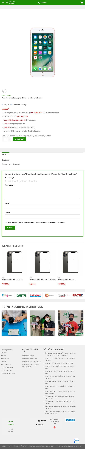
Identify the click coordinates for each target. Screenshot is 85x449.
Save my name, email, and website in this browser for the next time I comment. (36, 223)
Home (3, 95)
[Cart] (81, 2)
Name (7, 203)
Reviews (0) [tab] (5, 154)
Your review (9, 185)
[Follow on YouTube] (12, 432)
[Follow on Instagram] (12, 429)
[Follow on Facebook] (9, 429)
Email (7, 213)
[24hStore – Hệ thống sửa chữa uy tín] (42, 2)
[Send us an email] (9, 432)
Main (9, 95)
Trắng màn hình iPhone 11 (67, 279)
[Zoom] (4, 91)
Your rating (9, 178)
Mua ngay (19, 139)
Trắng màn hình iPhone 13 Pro (12, 279)
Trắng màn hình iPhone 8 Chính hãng (42, 279)
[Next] (83, 269)
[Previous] (1, 269)
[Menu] (3, 2)
